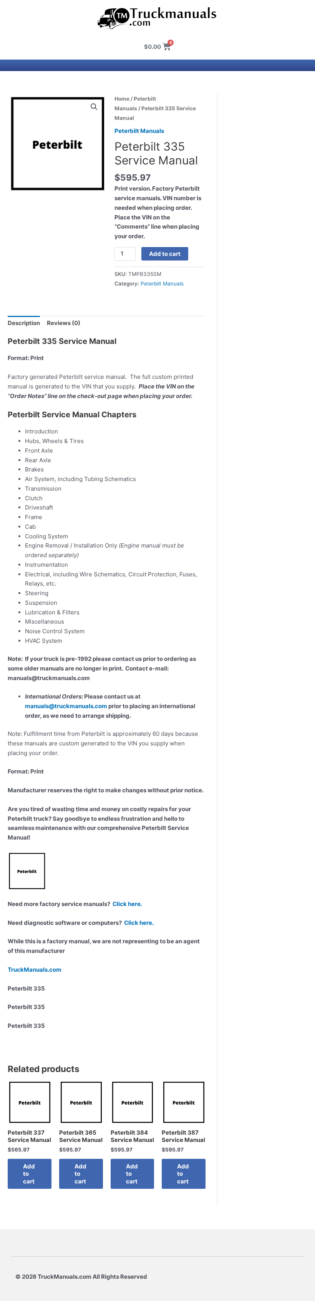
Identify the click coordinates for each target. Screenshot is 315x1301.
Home (121, 99)
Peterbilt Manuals (139, 130)
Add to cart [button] (29, 1174)
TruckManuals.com (34, 969)
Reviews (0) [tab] (63, 323)
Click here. (127, 904)
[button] (94, 107)
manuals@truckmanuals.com (66, 706)
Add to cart (165, 253)
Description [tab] (24, 323)
